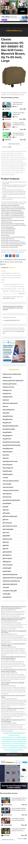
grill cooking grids (8, 529)
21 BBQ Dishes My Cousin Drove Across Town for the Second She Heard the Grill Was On (13, 607)
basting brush (7, 393)
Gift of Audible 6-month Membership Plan (12, 213)
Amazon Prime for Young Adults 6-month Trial (13, 225)
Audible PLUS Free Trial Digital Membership (12, 220)
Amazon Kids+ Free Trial (7, 239)
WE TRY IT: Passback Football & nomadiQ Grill (12, 708)
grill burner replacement (10, 516)
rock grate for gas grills (10, 590)
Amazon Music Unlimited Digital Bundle (11, 245)
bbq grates (6, 413)
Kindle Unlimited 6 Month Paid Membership (12, 224)
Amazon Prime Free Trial (7, 230)
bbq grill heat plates (9, 429)
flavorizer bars (7, 497)
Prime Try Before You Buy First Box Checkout (13, 242)
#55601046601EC (8, 259)
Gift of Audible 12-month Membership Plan (12, 207)
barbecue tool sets (8, 387)
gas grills (5, 506)
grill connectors (7, 523)
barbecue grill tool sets (10, 384)
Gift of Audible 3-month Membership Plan (12, 212)
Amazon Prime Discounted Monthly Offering (13, 237)
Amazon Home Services (7, 234)
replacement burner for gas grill (12, 578)
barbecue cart (7, 377)
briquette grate (7, 471)
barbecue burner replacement (12, 374)
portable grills (7, 568)
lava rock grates (8, 565)
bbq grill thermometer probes (12, 445)
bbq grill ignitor (7, 432)
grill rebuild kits (7, 552)
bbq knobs (6, 455)
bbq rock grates (7, 464)
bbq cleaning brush (8, 409)
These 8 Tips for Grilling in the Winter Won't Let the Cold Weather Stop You (13, 657)
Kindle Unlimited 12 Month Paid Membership (13, 217)
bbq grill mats (7, 439)
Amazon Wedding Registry (8, 228)
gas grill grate (7, 503)
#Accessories (22, 259)
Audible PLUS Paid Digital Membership (11, 210)
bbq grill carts (7, 422)
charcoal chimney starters (11, 481)
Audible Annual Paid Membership (10, 205)
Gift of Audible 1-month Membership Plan (12, 215)
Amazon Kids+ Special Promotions (10, 240)
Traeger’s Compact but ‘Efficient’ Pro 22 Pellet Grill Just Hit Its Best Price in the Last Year (13, 618)
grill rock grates (7, 558)
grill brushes (6, 513)
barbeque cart (7, 390)
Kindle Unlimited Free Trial (8, 232)
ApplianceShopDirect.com (12, 320)
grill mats (5, 548)
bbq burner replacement (10, 403)
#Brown (2, 262)
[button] (14, 36)
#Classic (7, 262)
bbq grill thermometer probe (11, 442)
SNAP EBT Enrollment (6, 218)
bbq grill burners (8, 419)
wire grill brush (7, 597)
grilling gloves (7, 561)
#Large (20, 262)
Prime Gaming (5, 235)
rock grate (6, 587)
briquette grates (8, 474)
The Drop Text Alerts (6, 222)
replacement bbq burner (10, 574)
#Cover (12, 262)
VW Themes (19, 754)
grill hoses (6, 542)
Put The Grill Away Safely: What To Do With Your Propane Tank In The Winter (13, 670)
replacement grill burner (10, 584)
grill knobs (6, 545)
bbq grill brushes (8, 416)
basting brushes (8, 397)
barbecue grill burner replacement (13, 380)
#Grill (16, 262)
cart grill (5, 477)
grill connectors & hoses (10, 526)
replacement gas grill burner (11, 581)
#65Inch (16, 259)
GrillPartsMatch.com (14, 31)
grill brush (6, 510)
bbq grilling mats (8, 448)
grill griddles (6, 535)
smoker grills (6, 594)
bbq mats (6, 458)
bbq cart (5, 406)
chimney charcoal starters (11, 490)
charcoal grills (7, 484)
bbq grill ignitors (7, 435)
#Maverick (3, 264)
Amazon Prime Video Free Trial (9, 247)
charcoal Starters (8, 487)
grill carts (5, 519)
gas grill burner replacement (11, 500)
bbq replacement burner (10, 461)
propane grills (7, 571)
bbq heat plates (7, 451)
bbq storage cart (8, 468)
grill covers (12, 267)
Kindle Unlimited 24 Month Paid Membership (13, 208)
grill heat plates (7, 539)
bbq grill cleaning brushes (10, 426)
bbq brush (6, 400)
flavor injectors (7, 494)
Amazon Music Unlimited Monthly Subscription (13, 244)
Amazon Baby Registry (7, 227)
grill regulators (7, 555)
